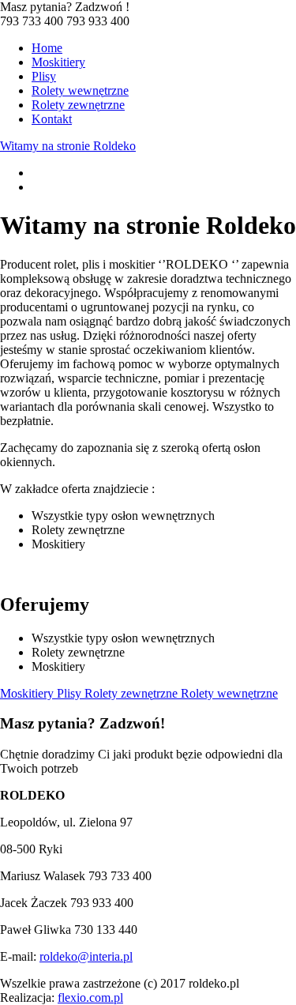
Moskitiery (58, 62)
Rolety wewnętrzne (80, 90)
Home (47, 48)
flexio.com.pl (90, 997)
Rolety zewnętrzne (78, 104)
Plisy (44, 76)
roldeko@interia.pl (86, 956)
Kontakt (52, 119)
